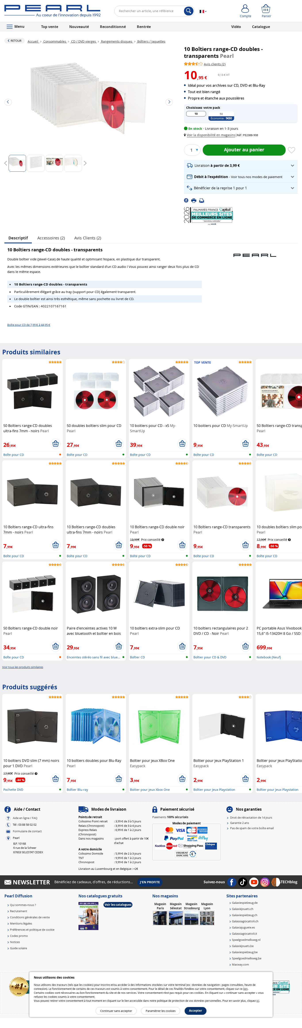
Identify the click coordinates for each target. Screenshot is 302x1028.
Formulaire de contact (27, 831)
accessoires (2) (51, 238)
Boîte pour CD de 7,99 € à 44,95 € (28, 325)
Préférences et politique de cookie (32, 930)
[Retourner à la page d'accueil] (52, 12)
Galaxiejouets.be (243, 946)
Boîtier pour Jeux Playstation (214, 789)
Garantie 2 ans (239, 823)
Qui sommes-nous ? (23, 905)
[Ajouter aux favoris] (292, 150)
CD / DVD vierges (83, 41)
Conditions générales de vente (30, 917)
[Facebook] (187, 200)
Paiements (170, 817)
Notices (15, 942)
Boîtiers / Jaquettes (150, 41)
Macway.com (240, 964)
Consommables (54, 41)
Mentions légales (21, 923)
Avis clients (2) (87, 238)
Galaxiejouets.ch (242, 909)
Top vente (49, 26)
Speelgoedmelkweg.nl (246, 940)
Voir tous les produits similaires (22, 667)
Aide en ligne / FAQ (25, 818)
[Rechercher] (188, 11)
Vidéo (236, 26)
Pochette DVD (13, 789)
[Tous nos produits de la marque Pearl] (255, 253)
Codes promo (19, 936)
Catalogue (261, 26)
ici (257, 1000)
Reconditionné (113, 26)
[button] (210, 135)
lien (245, 988)
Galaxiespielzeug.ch (244, 915)
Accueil (33, 41)
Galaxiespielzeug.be (245, 952)
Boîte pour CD (13, 455)
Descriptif (18, 238)
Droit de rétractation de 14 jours (251, 817)
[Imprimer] (195, 200)
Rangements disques (116, 41)
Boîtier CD (137, 657)
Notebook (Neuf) (269, 657)
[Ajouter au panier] (56, 443)
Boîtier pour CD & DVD (209, 657)
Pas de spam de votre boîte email (252, 828)
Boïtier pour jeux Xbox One (150, 789)
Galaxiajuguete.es (243, 927)
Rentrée (144, 26)
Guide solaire (18, 948)
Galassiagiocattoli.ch (245, 921)
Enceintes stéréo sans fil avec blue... (93, 657)
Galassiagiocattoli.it (244, 934)
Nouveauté (79, 26)
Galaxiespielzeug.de (245, 903)
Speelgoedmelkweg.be (246, 958)
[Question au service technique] (203, 200)
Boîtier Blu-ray (77, 789)
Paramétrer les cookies (161, 1011)
